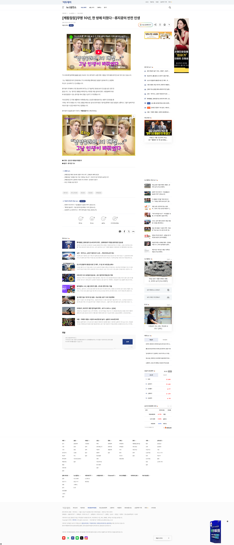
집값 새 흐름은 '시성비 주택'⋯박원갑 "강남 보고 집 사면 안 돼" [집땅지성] (161, 230)
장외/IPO (64, 452)
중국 (120, 452)
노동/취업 (148, 452)
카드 (75, 455)
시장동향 (87, 443)
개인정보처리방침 (92, 508)
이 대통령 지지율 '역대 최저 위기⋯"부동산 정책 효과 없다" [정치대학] (161, 201)
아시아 (120, 455)
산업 (97, 440)
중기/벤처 (98, 464)
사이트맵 (153, 508)
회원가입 (152, 2)
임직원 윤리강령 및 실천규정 (104, 523)
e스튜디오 (87, 478)
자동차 (97, 449)
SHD (149, 379)
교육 (147, 446)
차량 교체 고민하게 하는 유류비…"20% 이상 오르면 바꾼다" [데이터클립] (161, 209)
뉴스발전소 (71, 7)
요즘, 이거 (91, 7)
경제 (109, 440)
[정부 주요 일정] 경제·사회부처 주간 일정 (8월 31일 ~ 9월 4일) (164, 89)
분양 (86, 452)
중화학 (97, 452)
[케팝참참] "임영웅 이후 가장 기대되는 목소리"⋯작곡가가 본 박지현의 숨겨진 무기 (86, 177)
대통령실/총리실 (136, 443)
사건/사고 (148, 449)
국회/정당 (135, 446)
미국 (120, 449)
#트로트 (83, 193)
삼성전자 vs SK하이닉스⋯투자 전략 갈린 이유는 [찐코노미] (80, 210)
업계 (86, 446)
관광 (63, 478)
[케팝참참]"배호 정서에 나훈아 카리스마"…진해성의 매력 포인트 (81, 174)
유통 (97, 458)
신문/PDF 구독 (163, 2)
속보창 (157, 2)
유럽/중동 (121, 458)
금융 (75, 440)
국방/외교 (135, 449)
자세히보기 (82, 201)
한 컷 (105, 7)
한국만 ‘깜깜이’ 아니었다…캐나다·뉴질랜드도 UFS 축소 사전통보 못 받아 (169, 107)
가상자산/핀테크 (77, 458)
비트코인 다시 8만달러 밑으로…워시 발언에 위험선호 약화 (95, 275)
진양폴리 (150, 388)
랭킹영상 (87, 481)
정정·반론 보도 (128, 508)
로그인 (147, 2)
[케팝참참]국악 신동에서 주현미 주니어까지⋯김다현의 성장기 (81, 180)
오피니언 (159, 440)
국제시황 (64, 467)
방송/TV (64, 481)
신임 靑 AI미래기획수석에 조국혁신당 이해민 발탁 (163, 103)
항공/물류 (98, 455)
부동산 (86, 440)
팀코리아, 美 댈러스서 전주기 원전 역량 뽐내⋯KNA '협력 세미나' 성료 (166, 76)
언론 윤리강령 (85, 523)
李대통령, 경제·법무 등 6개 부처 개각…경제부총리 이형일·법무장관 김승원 (100, 242)
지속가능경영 (145, 475)
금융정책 (76, 443)
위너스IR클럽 (122, 475)
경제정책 (110, 443)
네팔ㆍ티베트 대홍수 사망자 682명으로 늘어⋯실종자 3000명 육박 (98, 319)
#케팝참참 (98, 193)
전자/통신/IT (99, 446)
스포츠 (63, 493)
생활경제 (110, 449)
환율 (63, 464)
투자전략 (165, 340)
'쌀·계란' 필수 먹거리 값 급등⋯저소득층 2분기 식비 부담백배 (95, 297)
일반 (63, 470)
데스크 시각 (160, 452)
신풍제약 (150, 393)
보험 (75, 449)
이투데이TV (88, 475)
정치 (134, 440)
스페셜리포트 (99, 475)
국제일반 (121, 446)
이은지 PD (65, 25)
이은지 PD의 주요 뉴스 (71, 201)
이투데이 (64, 13)
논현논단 (159, 443)
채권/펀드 (64, 461)
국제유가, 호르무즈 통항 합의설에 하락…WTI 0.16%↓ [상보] (96, 308)
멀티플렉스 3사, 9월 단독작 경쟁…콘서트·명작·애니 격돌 (94, 286)
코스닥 (165, 375)
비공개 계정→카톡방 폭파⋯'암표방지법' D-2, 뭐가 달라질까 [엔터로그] (161, 245)
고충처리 (112, 508)
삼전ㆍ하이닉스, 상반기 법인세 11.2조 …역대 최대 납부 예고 (95, 253)
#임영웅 (90, 193)
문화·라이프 (65, 475)
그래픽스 (99, 7)
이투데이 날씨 (134, 475)
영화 (63, 484)
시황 (63, 446)
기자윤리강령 (92, 523)
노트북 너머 (160, 461)
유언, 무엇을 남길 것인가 (71, 182)
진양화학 (150, 398)
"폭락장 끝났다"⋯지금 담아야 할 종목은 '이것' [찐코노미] (79, 207)
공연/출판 (64, 490)
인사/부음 (148, 458)
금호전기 (150, 384)
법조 (147, 443)
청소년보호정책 (103, 508)
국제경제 (121, 443)
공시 (63, 443)
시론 (158, 449)
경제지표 (110, 446)
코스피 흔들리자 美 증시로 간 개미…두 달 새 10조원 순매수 (95, 264)
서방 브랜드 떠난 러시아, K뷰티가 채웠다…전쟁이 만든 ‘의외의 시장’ (165, 85)
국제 (120, 440)
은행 (75, 446)
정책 (86, 449)
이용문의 (119, 508)
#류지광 (66, 193)
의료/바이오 (99, 461)
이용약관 (82, 508)
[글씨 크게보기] (169, 25)
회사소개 (75, 508)
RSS (170, 2)
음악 (63, 487)
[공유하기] (156, 25)
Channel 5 (111, 475)
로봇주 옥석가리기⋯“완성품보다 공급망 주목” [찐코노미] (79, 205)
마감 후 (159, 455)
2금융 (75, 452)
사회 (147, 440)
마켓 (63, 440)
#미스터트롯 (74, 193)
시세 (63, 449)
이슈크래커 (83, 7)
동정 (147, 461)
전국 (147, 455)
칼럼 (158, 458)
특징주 (151, 340)
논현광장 (159, 446)
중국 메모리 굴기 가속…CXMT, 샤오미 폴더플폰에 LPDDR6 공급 (165, 71)
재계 (97, 443)
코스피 (151, 375)
